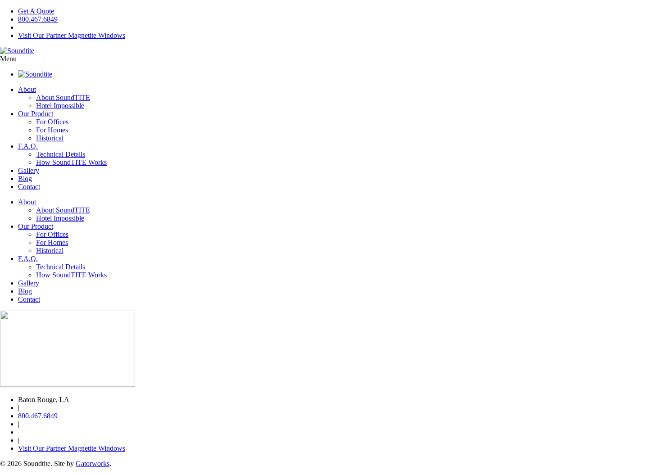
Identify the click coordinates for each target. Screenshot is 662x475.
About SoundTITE (63, 97)
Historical (49, 138)
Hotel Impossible (60, 105)
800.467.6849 (38, 19)
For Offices (52, 122)
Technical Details (60, 154)
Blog (25, 178)
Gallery (28, 170)
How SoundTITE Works (71, 162)
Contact (29, 186)
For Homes (52, 130)
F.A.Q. (28, 146)
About (27, 89)
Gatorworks (92, 463)
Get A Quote (36, 11)
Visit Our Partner (71, 35)
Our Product (35, 114)
